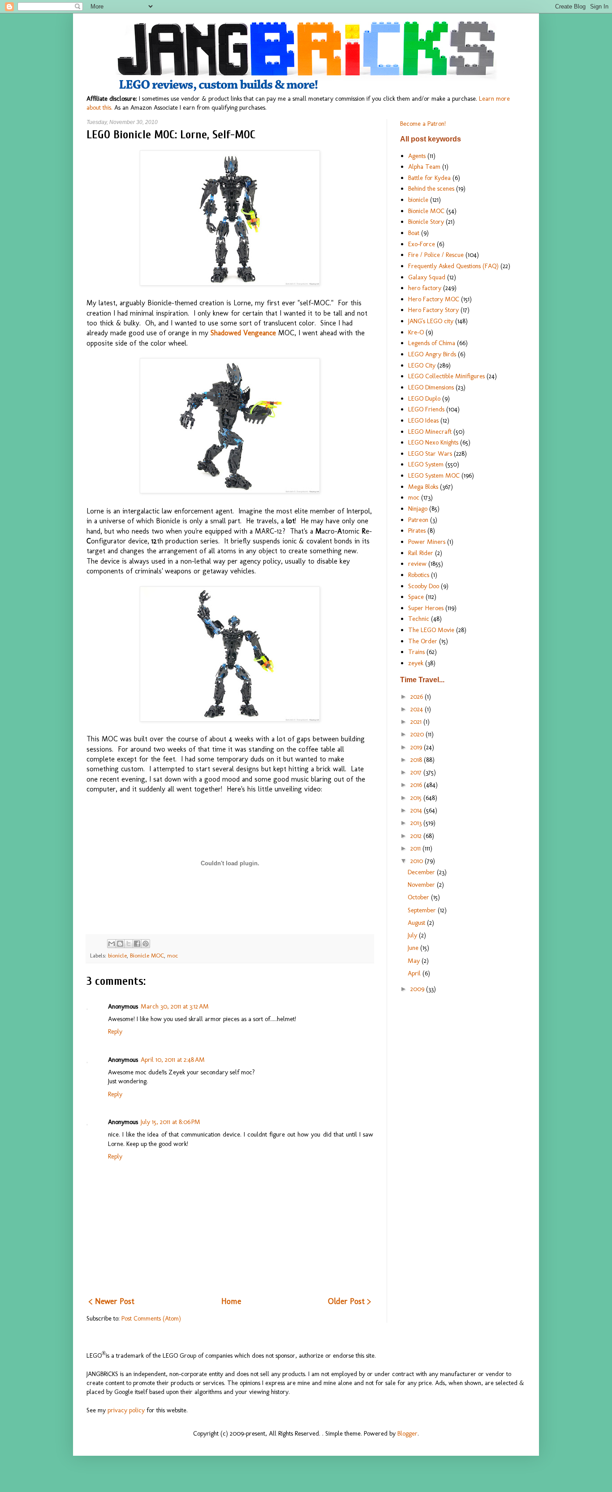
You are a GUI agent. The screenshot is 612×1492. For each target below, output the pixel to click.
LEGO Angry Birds (432, 354)
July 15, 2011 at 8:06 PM (170, 1122)
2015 (416, 798)
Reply (115, 1031)
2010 (417, 861)
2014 (417, 810)
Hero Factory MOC (433, 299)
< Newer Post (111, 1301)
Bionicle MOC (147, 955)
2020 (418, 734)
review (417, 564)
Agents (417, 156)
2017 (416, 772)
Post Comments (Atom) (151, 1318)
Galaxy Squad (426, 277)
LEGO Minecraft (430, 432)
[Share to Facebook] (137, 943)
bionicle (117, 955)
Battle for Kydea (429, 178)
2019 (417, 747)
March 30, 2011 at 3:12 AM (175, 1006)
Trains (416, 652)
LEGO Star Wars (430, 453)
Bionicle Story (426, 222)
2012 (416, 836)
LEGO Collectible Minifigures (446, 376)
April (415, 973)
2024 (417, 709)
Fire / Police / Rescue (436, 255)
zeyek (415, 663)
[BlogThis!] (120, 943)
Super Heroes (426, 608)
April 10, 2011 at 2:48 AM (173, 1060)
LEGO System (426, 464)
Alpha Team (424, 166)
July (413, 935)
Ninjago (417, 508)
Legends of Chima (431, 343)
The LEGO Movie (431, 630)
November (422, 885)
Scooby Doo (423, 586)
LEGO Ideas (423, 420)
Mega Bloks (423, 487)
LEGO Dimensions (431, 387)
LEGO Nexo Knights (433, 442)
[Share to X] (128, 943)
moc (172, 955)
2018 (417, 760)
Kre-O (416, 332)
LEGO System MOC (434, 475)
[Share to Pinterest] (145, 943)
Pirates (417, 530)
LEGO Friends (426, 409)
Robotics (418, 575)
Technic (418, 619)
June (414, 948)
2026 (417, 697)
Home (231, 1301)
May (415, 961)
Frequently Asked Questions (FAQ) (453, 266)
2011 (416, 848)
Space (416, 597)
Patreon (418, 520)
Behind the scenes (431, 188)
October (419, 897)
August (417, 923)
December (422, 872)
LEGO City (421, 365)
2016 (417, 785)
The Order (422, 641)
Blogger (407, 1433)
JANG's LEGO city (430, 321)
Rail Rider (420, 553)
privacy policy (126, 1410)
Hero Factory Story (433, 310)
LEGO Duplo (424, 398)
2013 (416, 823)
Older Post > (349, 1301)
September (423, 910)
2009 (418, 989)
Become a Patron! (423, 124)
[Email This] (111, 943)
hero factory (424, 288)
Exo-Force (421, 244)
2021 (416, 722)
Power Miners (426, 542)
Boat (413, 233)
